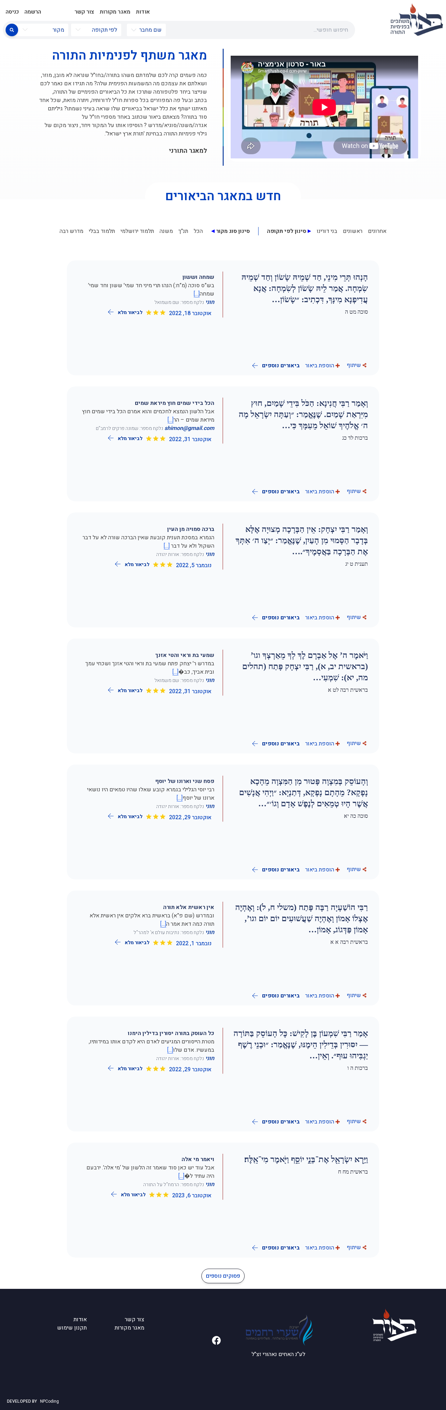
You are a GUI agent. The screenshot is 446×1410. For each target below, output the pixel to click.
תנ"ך (183, 231)
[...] (197, 294)
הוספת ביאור (319, 365)
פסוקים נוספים (223, 1276)
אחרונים (377, 231)
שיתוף (354, 365)
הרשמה (32, 12)
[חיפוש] (12, 30)
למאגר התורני (188, 151)
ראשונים (352, 231)
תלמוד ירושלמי (137, 231)
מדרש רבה (71, 231)
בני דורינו (327, 231)
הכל (198, 231)
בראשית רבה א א (349, 942)
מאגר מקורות (115, 12)
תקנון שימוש (72, 1328)
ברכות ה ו (357, 1068)
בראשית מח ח (353, 1172)
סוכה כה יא (356, 816)
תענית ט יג (356, 564)
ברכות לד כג (355, 438)
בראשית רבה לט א (348, 690)
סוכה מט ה (356, 312)
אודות (143, 12)
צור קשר (84, 12)
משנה (166, 231)
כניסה (12, 12)
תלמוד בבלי (102, 231)
